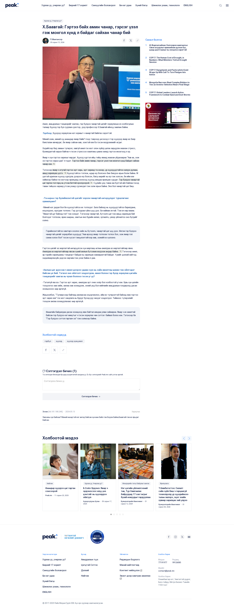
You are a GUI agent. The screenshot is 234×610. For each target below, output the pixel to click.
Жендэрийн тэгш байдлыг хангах (135, 483)
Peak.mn (48, 495)
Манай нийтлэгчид (129, 565)
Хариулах (136, 412)
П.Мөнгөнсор (56, 39)
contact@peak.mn (166, 571)
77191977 (162, 562)
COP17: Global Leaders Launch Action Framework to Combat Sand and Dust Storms (169, 93)
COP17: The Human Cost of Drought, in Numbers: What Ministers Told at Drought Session (168, 60)
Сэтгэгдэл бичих (90, 396)
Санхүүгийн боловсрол (103, 5)
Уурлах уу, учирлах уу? (53, 5)
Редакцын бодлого (130, 559)
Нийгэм (50, 483)
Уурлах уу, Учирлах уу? (53, 21)
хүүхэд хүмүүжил (75, 341)
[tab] (111, 514)
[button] (220, 5)
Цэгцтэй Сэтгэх (89, 565)
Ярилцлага (164, 483)
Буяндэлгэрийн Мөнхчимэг (132, 501)
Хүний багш (141, 5)
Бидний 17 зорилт (78, 5)
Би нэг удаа (125, 5)
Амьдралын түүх (89, 559)
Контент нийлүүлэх (130, 570)
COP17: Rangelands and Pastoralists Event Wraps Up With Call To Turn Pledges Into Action (168, 72)
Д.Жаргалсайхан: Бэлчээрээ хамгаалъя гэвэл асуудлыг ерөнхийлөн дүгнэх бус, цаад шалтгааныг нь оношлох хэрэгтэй (168, 47)
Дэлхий (85, 570)
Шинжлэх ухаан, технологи (166, 5)
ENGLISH (188, 5)
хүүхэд (59, 341)
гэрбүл (48, 341)
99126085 (176, 562)
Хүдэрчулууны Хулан (91, 501)
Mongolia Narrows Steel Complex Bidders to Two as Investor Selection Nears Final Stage (169, 83)
